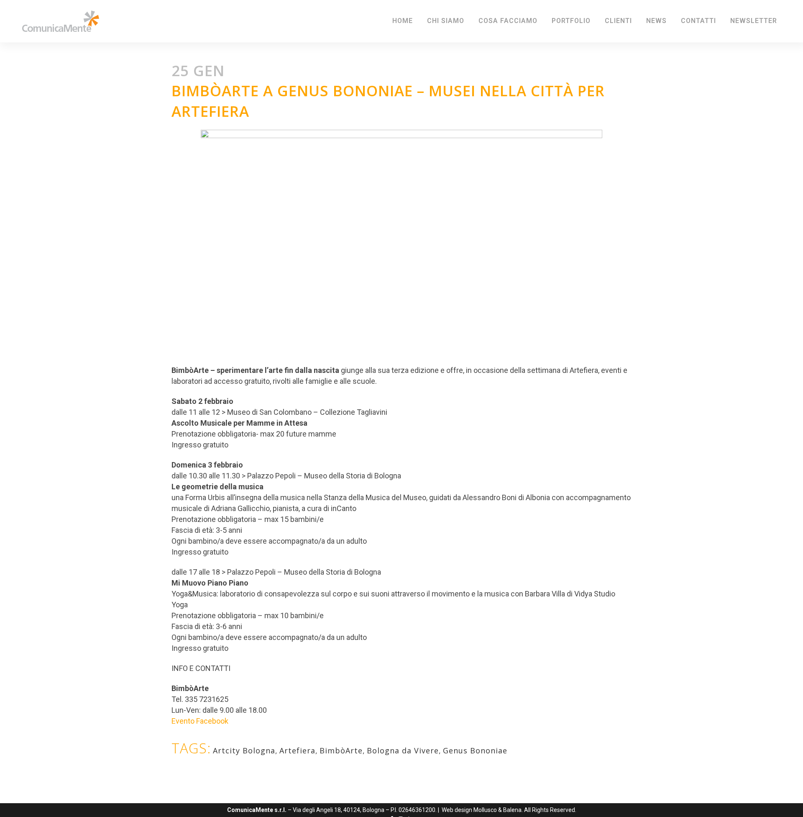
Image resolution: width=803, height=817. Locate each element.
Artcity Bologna (244, 750)
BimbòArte (341, 750)
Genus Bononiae (475, 750)
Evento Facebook (199, 721)
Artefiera (297, 750)
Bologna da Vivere (403, 750)
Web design (457, 810)
